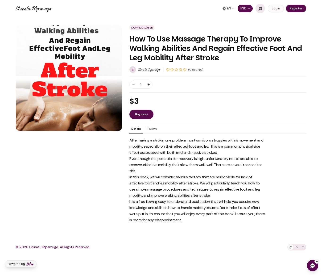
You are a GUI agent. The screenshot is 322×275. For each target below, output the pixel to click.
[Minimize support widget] (316, 261)
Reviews (152, 129)
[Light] (290, 247)
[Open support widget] (312, 265)
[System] (303, 247)
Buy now (141, 114)
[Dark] (297, 247)
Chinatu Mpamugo (33, 8)
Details (136, 129)
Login (276, 8)
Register (296, 8)
